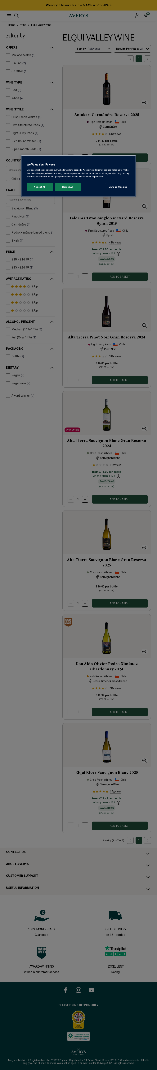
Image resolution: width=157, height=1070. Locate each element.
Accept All (40, 186)
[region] (78, 176)
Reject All (67, 186)
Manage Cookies (118, 186)
